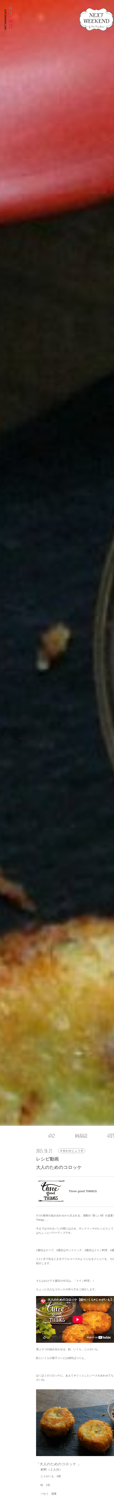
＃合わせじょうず (71, 1150)
